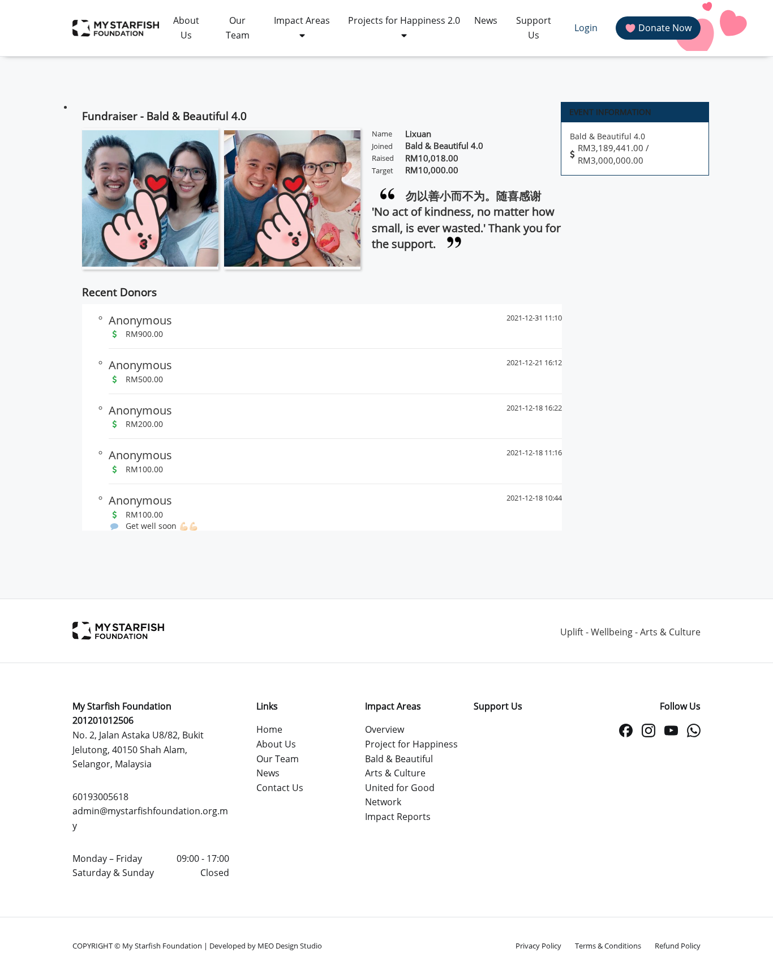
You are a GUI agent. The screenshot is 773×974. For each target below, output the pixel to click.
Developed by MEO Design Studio (265, 946)
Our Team (277, 759)
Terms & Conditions (608, 946)
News (268, 773)
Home (269, 729)
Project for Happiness (411, 744)
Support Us (498, 706)
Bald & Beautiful (399, 759)
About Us (276, 744)
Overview (384, 729)
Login (586, 28)
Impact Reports (398, 816)
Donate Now (665, 28)
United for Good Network (400, 795)
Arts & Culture (395, 773)
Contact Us (279, 787)
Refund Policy (678, 946)
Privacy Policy (538, 946)
